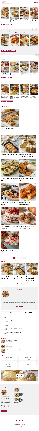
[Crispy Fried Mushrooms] (34, 40)
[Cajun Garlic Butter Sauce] (24, 40)
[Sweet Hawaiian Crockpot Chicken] (34, 90)
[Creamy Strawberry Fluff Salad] (10, 240)
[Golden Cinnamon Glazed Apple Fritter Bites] (34, 13)
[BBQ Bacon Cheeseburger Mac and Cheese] (14, 90)
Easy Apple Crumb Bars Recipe (11, 340)
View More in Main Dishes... (7, 101)
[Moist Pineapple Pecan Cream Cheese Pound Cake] (14, 13)
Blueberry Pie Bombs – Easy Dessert (11, 316)
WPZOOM (23, 424)
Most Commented (28, 312)
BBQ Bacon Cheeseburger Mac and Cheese (14, 97)
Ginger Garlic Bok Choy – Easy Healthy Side (12, 332)
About (13, 417)
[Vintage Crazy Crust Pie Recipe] (24, 13)
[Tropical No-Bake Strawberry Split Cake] (5, 67)
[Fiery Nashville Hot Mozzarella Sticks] (14, 40)
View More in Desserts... (6, 24)
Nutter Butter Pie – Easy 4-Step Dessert (24, 74)
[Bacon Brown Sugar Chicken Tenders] (5, 90)
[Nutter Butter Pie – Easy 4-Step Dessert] (24, 67)
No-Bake (3, 59)
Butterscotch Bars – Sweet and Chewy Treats (13, 328)
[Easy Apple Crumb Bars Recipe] (5, 13)
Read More (19, 306)
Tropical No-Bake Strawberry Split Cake (5, 74)
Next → (24, 258)
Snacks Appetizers (19, 32)
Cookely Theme (17, 424)
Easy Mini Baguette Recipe (9, 154)
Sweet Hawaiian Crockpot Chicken (33, 97)
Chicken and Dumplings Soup (10, 320)
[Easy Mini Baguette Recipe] (10, 144)
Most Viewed (10, 312)
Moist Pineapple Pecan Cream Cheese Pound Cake (14, 20)
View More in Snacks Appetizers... (8, 50)
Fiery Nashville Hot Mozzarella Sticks (13, 47)
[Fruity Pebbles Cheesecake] (14, 67)
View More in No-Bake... (6, 77)
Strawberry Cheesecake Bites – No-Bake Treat (34, 74)
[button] (35, 3)
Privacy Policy (24, 417)
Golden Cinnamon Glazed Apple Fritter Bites (33, 20)
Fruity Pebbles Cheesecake (13, 74)
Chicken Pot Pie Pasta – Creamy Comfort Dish (24, 97)
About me (4, 410)
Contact (18, 417)
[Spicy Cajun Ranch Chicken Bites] (5, 40)
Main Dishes (3, 82)
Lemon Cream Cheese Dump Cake (11, 324)
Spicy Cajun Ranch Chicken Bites (4, 47)
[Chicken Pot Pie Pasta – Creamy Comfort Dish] (24, 90)
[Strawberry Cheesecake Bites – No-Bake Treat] (34, 67)
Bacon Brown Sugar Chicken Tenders (4, 97)
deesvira (17, 426)
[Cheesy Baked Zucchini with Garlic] (10, 168)
